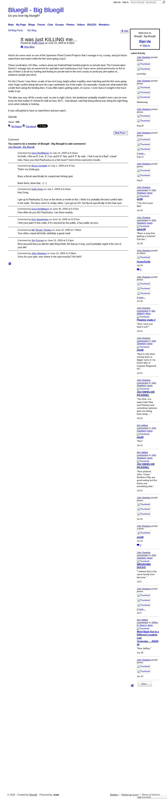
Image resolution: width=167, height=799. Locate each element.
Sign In (125, 2)
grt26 (140, 199)
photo (149, 193)
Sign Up (117, 2)
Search (164, 2)
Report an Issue (129, 794)
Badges (114, 794)
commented (142, 190)
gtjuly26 (141, 229)
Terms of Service (151, 794)
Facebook (31, 126)
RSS (9, 263)
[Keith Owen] (13, 45)
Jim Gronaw (37, 240)
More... (145, 684)
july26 (140, 350)
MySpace (16, 126)
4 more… (141, 297)
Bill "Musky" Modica (41, 230)
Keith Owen (38, 43)
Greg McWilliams (40, 153)
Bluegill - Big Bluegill (36, 9)
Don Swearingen (40, 219)
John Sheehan (38, 253)
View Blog (29, 46)
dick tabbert (142, 425)
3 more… (141, 609)
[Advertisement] (140, 739)
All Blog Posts (15, 30)
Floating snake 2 (146, 319)
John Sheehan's (146, 191)
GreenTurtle (143, 261)
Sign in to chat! (144, 797)
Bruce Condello (39, 165)
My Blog (31, 30)
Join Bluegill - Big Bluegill (21, 147)
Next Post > (121, 133)
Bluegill (33, 794)
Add (126, 31)
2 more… (141, 153)
